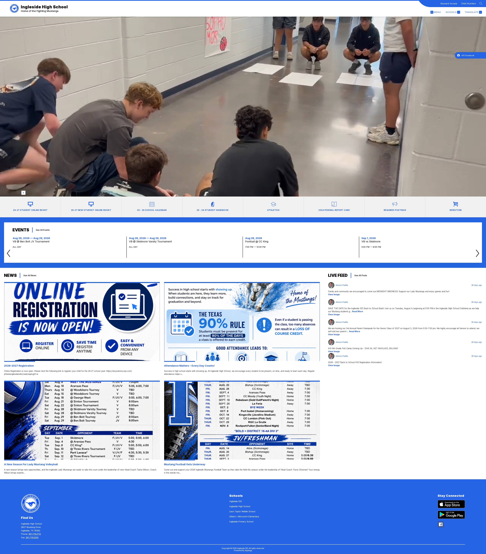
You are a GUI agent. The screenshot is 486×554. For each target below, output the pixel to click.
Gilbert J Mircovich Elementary (244, 516)
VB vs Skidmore (371, 241)
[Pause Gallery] (23, 193)
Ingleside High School (239, 506)
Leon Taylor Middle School (242, 511)
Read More (357, 311)
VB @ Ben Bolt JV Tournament (32, 241)
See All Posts (360, 275)
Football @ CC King (257, 241)
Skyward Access (448, 3)
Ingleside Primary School (241, 521)
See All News (29, 275)
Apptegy (248, 550)
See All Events (43, 230)
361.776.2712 (34, 534)
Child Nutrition (468, 3)
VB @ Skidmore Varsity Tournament (151, 241)
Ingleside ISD (235, 501)
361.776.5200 (32, 537)
